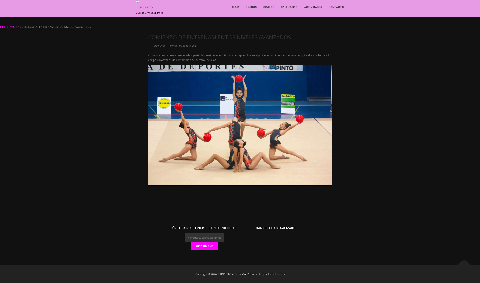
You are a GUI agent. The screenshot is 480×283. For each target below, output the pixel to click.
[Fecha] (150, 45)
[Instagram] (289, 238)
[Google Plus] (280, 238)
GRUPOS (268, 7)
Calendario (289, 7)
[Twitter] (262, 238)
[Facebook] (271, 238)
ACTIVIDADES (313, 7)
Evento (13, 26)
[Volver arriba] (464, 265)
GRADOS (251, 7)
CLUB (235, 7)
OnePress (248, 274)
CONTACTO (336, 7)
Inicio (3, 26)
